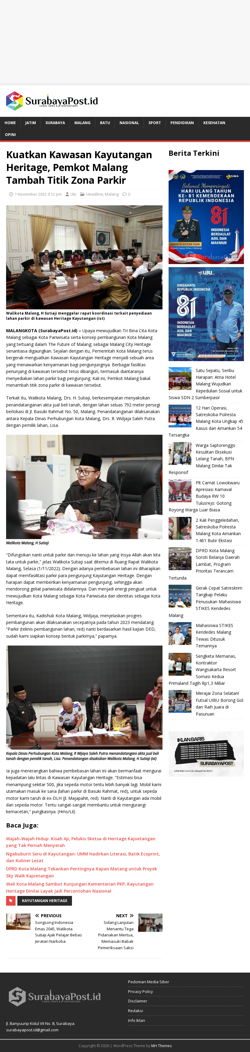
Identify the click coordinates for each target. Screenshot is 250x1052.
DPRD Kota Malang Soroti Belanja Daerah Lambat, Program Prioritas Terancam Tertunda (204, 564)
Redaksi (135, 1010)
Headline (94, 194)
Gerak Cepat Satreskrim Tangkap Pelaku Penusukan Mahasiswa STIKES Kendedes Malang (205, 601)
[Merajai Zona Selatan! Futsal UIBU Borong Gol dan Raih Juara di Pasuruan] (180, 701)
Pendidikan (182, 122)
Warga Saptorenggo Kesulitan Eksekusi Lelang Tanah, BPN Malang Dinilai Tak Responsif (202, 458)
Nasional (129, 122)
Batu (105, 122)
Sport (154, 122)
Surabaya (55, 122)
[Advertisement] (125, 42)
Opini (10, 134)
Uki (73, 194)
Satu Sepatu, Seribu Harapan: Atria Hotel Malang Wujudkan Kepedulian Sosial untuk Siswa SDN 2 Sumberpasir (205, 384)
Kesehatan (214, 122)
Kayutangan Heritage (44, 900)
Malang (82, 122)
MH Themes (161, 1045)
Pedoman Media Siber (148, 981)
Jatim (30, 122)
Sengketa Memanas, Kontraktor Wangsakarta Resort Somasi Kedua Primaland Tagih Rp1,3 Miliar (202, 669)
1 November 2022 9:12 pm (38, 194)
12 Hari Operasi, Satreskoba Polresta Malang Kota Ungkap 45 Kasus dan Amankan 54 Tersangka (206, 421)
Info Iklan (136, 1020)
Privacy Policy (140, 991)
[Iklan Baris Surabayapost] (206, 773)
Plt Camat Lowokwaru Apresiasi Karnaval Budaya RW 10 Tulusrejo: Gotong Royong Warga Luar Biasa (204, 496)
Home (10, 122)
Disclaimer (137, 1001)
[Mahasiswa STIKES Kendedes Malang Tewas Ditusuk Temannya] (180, 633)
